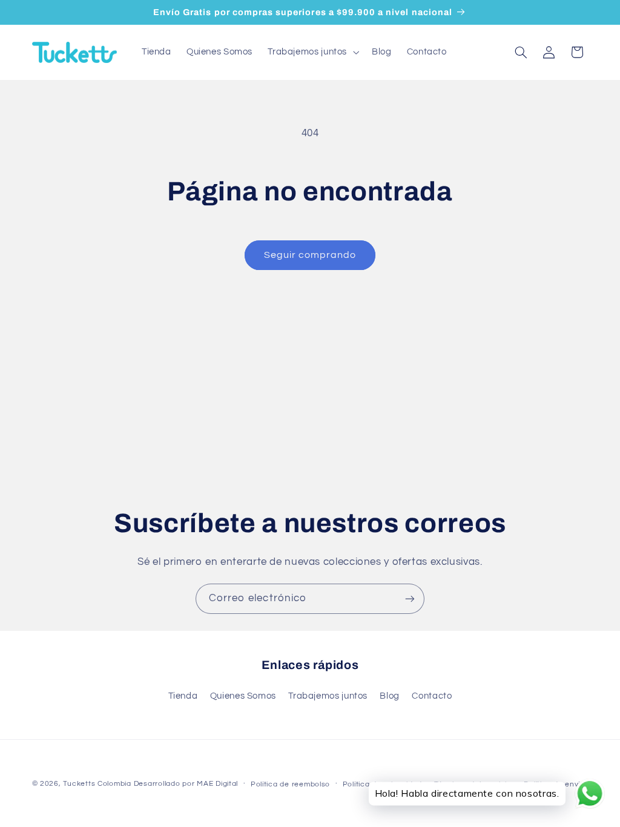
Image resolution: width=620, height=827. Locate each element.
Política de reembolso (290, 784)
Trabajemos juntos (328, 695)
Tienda (183, 695)
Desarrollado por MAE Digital (186, 783)
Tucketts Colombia (97, 783)
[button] (312, 52)
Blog (390, 695)
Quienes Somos (243, 695)
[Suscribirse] (410, 598)
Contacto (432, 695)
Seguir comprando (310, 255)
